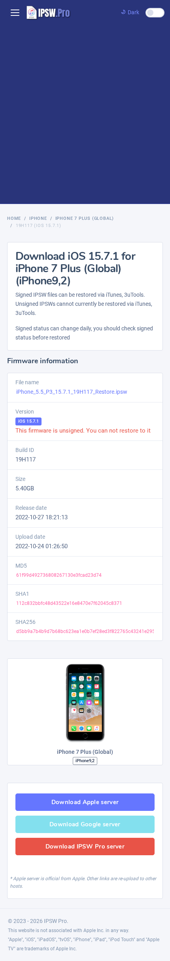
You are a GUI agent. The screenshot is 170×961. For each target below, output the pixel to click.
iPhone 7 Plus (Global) (84, 218)
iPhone (38, 218)
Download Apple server (85, 802)
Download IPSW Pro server (85, 846)
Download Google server (85, 824)
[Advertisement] (85, 114)
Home (14, 218)
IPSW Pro (55, 921)
